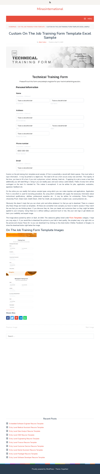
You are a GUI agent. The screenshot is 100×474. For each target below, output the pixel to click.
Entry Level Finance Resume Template (23, 442)
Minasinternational (50, 9)
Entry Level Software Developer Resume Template (27, 457)
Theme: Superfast (61, 469)
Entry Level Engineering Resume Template (24, 438)
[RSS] (50, 2)
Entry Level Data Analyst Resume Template (24, 431)
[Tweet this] (12, 318)
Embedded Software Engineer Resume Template (26, 423)
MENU (89, 19)
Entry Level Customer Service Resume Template (26, 446)
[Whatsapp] (25, 318)
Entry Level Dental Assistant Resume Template (26, 450)
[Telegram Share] (21, 318)
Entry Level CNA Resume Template (21, 435)
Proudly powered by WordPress (43, 469)
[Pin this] (16, 318)
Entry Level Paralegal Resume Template (23, 454)
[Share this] (8, 318)
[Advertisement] (24, 377)
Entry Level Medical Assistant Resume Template (26, 427)
